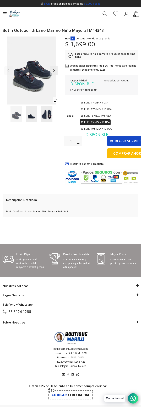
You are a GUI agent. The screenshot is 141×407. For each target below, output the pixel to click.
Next (54, 70)
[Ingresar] (126, 14)
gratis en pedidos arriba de (72, 3)
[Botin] (16, 114)
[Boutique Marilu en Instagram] (72, 374)
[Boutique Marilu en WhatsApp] (77, 374)
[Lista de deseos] (116, 14)
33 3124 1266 (20, 311)
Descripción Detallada (21, 200)
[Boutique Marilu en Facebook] (68, 374)
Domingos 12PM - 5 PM (70, 357)
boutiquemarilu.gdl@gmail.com (70, 348)
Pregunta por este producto (87, 163)
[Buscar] (105, 14)
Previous (8, 70)
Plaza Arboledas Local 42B (70, 361)
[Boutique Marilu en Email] (63, 374)
